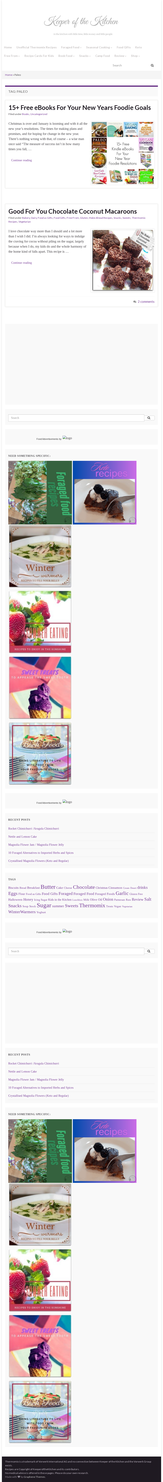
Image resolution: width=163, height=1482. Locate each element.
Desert (133, 888)
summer (58, 906)
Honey (28, 899)
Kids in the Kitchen (60, 899)
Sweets (126, 217)
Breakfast (33, 887)
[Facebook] (6, 4)
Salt (147, 899)
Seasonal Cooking (98, 47)
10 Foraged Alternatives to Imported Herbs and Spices (40, 852)
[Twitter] (20, 4)
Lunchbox (77, 900)
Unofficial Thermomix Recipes (36, 47)
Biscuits (13, 887)
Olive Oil (96, 899)
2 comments (146, 301)
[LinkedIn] (34, 4)
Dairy (34, 217)
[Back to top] (153, 1472)
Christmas (102, 887)
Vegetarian (24, 221)
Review (119, 55)
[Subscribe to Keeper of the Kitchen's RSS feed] (27, 4)
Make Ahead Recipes (100, 217)
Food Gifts (124, 47)
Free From (11, 55)
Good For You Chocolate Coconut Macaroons (72, 211)
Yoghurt (41, 912)
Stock (32, 906)
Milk (86, 899)
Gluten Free (136, 894)
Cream (126, 888)
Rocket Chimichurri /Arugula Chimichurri (33, 828)
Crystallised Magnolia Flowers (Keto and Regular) (38, 860)
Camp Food (102, 55)
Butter (48, 886)
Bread (23, 887)
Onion (108, 899)
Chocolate (84, 887)
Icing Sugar (40, 899)
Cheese (68, 887)
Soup (25, 906)
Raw (128, 899)
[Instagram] (13, 4)
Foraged (66, 893)
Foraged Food (70, 47)
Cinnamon (115, 887)
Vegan (117, 906)
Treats (109, 906)
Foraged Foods (105, 894)
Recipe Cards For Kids (39, 55)
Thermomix (92, 905)
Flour (21, 894)
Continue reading (21, 160)
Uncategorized (38, 114)
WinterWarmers (22, 911)
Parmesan (119, 899)
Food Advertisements (47, 439)
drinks (142, 887)
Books (25, 114)
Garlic (122, 893)
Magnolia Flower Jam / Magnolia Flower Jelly (36, 844)
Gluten (84, 217)
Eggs (13, 893)
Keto (138, 47)
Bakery (26, 217)
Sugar (44, 905)
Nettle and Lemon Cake (22, 836)
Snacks (84, 55)
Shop (134, 55)
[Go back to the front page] (81, 26)
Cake (59, 887)
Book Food (65, 55)
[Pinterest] (41, 4)
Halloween (15, 899)
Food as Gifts (45, 217)
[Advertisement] (44, 370)
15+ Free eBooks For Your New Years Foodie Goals (79, 107)
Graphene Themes (34, 1476)
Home (8, 47)
